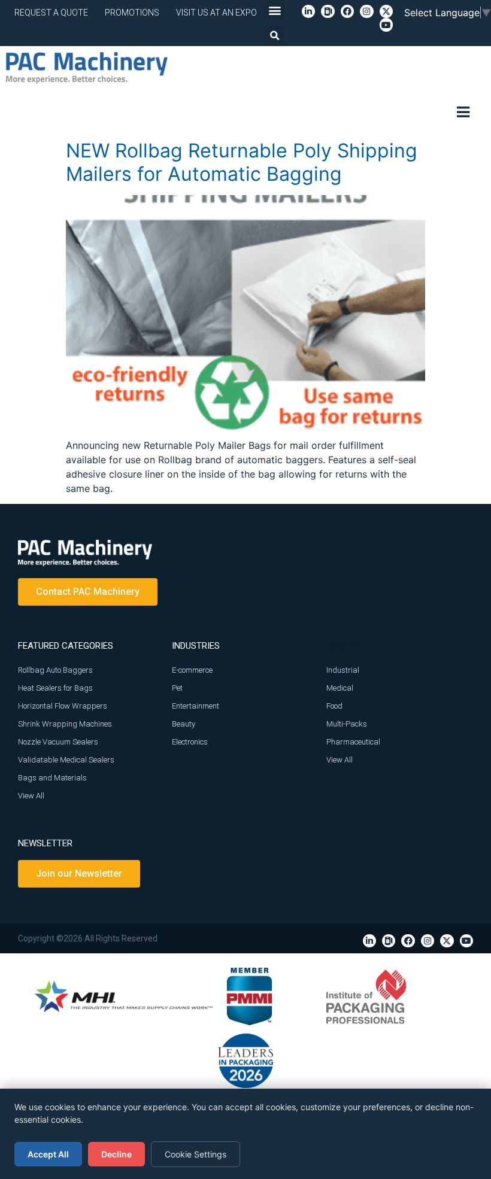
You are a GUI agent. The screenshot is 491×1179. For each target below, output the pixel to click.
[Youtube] (386, 24)
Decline (116, 1154)
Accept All (48, 1154)
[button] (275, 10)
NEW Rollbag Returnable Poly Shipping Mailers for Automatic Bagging (241, 162)
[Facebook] (347, 11)
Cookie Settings (195, 1154)
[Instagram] (366, 11)
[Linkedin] (308, 11)
